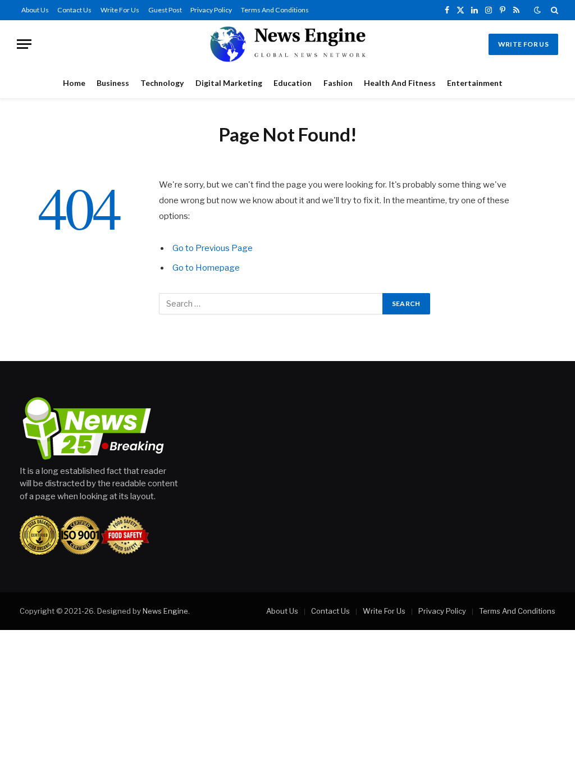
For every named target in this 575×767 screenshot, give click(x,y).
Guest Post (165, 10)
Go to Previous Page (212, 248)
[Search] (553, 10)
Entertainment (475, 83)
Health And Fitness (400, 83)
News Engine (165, 610)
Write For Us (120, 10)
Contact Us (74, 10)
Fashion (338, 83)
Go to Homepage (206, 268)
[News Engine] (287, 44)
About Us (35, 10)
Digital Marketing (228, 83)
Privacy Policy (211, 10)
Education (292, 83)
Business (113, 83)
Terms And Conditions (275, 10)
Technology (162, 83)
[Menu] (24, 44)
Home (74, 83)
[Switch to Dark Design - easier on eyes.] (537, 10)
